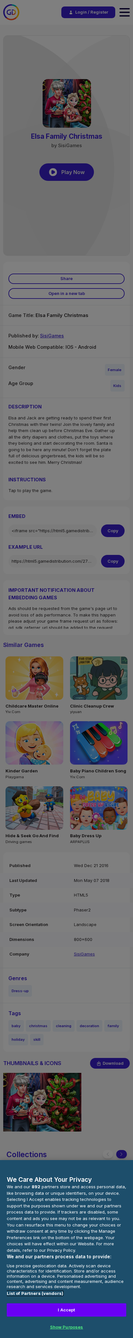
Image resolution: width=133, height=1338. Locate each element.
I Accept (66, 1309)
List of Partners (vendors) (35, 1293)
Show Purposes (66, 1327)
